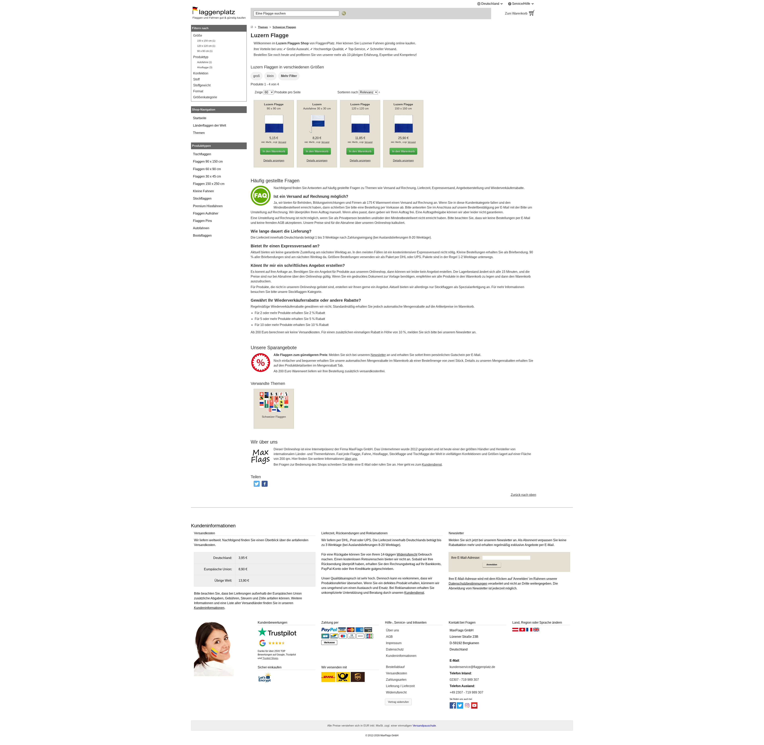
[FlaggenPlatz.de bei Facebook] (453, 707)
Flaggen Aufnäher (205, 213)
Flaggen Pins (202, 220)
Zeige (259, 92)
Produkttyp (200, 57)
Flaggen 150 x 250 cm (208, 183)
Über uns (392, 630)
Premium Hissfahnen (208, 206)
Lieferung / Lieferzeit (400, 686)
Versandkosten (396, 673)
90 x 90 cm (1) (204, 51)
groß (256, 76)
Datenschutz (395, 649)
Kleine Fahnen (203, 191)
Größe (197, 35)
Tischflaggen (202, 154)
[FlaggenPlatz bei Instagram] (467, 707)
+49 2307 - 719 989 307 (466, 692)
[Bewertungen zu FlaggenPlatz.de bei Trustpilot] (277, 635)
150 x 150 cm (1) (206, 40)
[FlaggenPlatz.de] (219, 13)
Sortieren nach (347, 92)
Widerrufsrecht (396, 692)
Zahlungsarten (396, 679)
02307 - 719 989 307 (464, 679)
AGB (389, 636)
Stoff (196, 79)
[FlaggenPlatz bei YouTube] (474, 707)
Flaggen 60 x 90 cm (207, 169)
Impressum (393, 643)
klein (270, 76)
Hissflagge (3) (204, 67)
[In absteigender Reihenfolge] (379, 92)
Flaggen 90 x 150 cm (208, 161)
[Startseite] (252, 27)
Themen (199, 133)
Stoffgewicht (201, 85)
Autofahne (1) (204, 62)
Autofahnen (201, 228)
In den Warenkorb (274, 151)
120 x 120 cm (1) (206, 46)
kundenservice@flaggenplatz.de (472, 667)
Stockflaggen (202, 198)
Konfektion (200, 73)
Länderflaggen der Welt (209, 125)
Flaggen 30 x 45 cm (207, 176)
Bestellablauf (395, 667)
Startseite (199, 118)
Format (198, 91)
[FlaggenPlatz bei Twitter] (460, 707)
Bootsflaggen (202, 235)
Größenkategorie (205, 97)
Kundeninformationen (401, 655)
